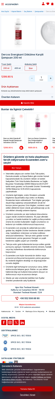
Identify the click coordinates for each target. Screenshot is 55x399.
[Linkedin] (22, 322)
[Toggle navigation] (2, 4)
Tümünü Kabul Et (27, 389)
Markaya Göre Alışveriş (35, 311)
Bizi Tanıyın (16, 168)
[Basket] (52, 4)
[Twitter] (16, 322)
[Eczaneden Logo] (21, 4)
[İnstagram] (10, 322)
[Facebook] (3, 322)
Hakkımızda (5, 311)
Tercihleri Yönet (27, 395)
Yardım (18, 311)
